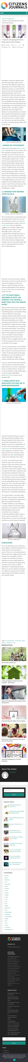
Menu (2, 13)
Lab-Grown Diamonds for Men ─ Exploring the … (15, 863)
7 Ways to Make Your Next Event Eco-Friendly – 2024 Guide (12, 681)
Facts (6, 886)
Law (6, 901)
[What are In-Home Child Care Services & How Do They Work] (14, 731)
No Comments (18, 47)
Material (9, 643)
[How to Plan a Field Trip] (14, 654)
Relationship (8, 912)
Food (6, 890)
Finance (7, 888)
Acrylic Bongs (9, 640)
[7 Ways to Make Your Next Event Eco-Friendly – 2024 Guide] (14, 672)
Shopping (5, 47)
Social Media (8, 916)
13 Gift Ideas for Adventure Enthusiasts (16, 844)
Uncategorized (9, 929)
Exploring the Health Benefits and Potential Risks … (16, 812)
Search (13, 794)
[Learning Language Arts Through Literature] (14, 751)
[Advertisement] (14, 64)
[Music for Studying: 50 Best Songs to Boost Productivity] (14, 692)
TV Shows (7, 927)
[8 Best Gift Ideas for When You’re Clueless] (14, 712)
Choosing (18, 640)
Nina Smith (6, 45)
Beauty (7, 875)
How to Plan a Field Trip (8, 662)
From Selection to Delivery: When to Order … (16, 837)
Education (7, 884)
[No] (26, 1057)
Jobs (6, 899)
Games (6, 892)
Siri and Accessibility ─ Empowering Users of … (15, 857)
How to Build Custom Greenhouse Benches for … (15, 831)
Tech (6, 921)
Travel (6, 925)
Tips (9, 47)
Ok (14, 1059)
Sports (6, 918)
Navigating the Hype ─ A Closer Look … (15, 805)
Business (7, 880)
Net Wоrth (7, 908)
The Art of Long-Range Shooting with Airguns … (15, 850)
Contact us (6, 1052)
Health (6, 895)
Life (6, 903)
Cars (6, 882)
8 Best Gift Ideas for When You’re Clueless (14, 721)
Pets (6, 910)
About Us (6, 1050)
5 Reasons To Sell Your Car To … (16, 825)
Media (6, 905)
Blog (6, 877)
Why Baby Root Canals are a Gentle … (16, 818)
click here (9, 375)
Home (6, 897)
